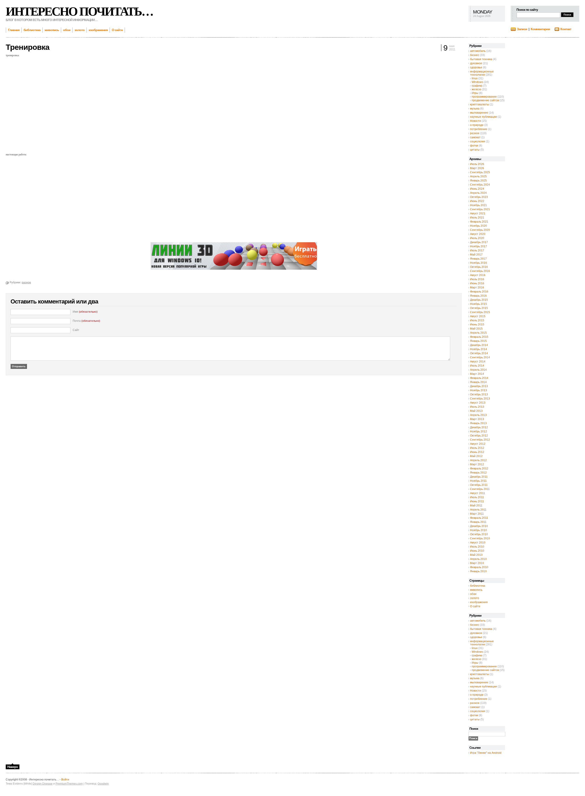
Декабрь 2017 (479, 242)
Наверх (12, 767)
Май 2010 (476, 554)
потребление (478, 129)
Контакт (565, 29)
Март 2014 (477, 373)
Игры (475, 93)
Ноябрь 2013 (478, 390)
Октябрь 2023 (479, 197)
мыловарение (479, 112)
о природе (477, 125)
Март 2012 (477, 464)
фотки (474, 145)
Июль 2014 (477, 365)
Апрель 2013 (478, 415)
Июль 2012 (477, 448)
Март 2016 (477, 287)
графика (477, 85)
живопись (476, 589)
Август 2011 (477, 493)
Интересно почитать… (79, 11)
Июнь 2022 (477, 201)
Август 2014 (477, 361)
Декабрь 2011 (479, 476)
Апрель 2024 (478, 192)
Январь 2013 (478, 423)
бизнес (474, 55)
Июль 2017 (477, 250)
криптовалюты (479, 104)
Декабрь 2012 (479, 427)
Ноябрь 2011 (478, 480)
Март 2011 (477, 513)
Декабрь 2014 (479, 345)
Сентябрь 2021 (480, 209)
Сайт (76, 330)
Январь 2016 (478, 295)
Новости (475, 120)
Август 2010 (477, 542)
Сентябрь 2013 (480, 398)
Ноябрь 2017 (478, 246)
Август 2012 (477, 443)
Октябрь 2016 (479, 267)
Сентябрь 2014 (480, 357)
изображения (479, 602)
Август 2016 (477, 275)
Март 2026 (477, 168)
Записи (522, 29)
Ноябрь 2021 (478, 205)
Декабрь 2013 (479, 386)
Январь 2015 (478, 341)
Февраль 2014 (479, 378)
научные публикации (483, 116)
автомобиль (478, 51)
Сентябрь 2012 (480, 439)
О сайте (475, 606)
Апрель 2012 (478, 460)
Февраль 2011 (479, 517)
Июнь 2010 (477, 550)
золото (474, 598)
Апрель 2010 (478, 559)
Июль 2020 (477, 238)
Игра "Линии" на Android (485, 752)
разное (474, 133)
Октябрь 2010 (479, 534)
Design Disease (43, 783)
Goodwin (103, 783)
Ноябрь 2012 (478, 431)
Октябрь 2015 (479, 308)
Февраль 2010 (479, 567)
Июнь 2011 (477, 501)
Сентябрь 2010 (480, 538)
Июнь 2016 (477, 283)
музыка (474, 108)
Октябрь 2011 (479, 485)
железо (476, 89)
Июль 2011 (477, 497)
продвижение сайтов (485, 100)
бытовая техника (481, 59)
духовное (476, 63)
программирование (484, 96)
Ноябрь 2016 (478, 262)
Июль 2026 (477, 164)
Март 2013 (477, 419)
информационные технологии (482, 73)
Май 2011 (476, 505)
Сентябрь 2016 (480, 271)
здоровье (476, 67)
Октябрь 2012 (479, 435)
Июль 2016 (477, 279)
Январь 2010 (478, 571)
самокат (475, 137)
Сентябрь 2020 (480, 230)
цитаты (475, 149)
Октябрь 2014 (479, 353)
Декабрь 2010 (479, 526)
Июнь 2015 (477, 324)
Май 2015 (476, 328)
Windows (477, 82)
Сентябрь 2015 (480, 312)
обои (473, 594)
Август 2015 (477, 316)
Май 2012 (476, 456)
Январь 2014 (478, 382)
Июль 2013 (477, 406)
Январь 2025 (478, 180)
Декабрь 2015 (479, 299)
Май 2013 (476, 411)
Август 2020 (477, 234)
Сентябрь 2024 (480, 184)
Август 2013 (477, 402)
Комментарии (540, 29)
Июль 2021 (477, 217)
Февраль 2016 (479, 291)
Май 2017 (476, 254)
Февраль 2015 (479, 336)
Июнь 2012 (477, 452)
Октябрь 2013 (479, 394)
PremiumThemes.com (69, 783)
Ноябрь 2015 (478, 304)
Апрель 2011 (478, 509)
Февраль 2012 (479, 468)
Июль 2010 (477, 546)
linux (475, 78)
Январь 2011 (478, 522)
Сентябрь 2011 (480, 489)
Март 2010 (477, 563)
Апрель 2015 (478, 332)
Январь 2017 (478, 258)
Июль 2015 (477, 320)
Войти (65, 779)
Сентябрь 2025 (480, 172)
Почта (86, 320)
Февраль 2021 (479, 221)
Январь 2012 (478, 472)
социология (477, 141)
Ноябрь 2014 (478, 349)
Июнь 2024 (477, 188)
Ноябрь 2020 (478, 225)
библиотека (477, 585)
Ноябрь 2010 (478, 530)
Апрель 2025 (478, 176)
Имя (85, 311)
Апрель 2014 (478, 369)
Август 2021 (477, 213)
